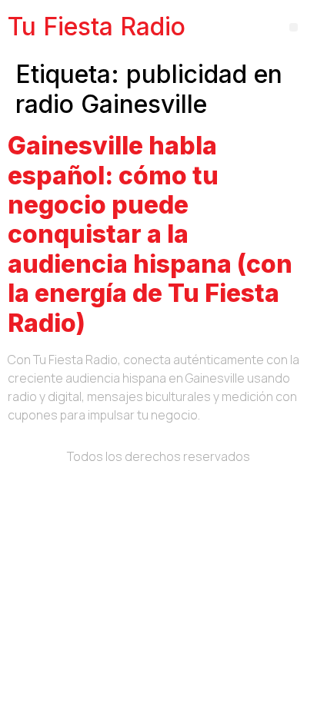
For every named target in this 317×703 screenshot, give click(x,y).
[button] (293, 27)
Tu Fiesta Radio (96, 26)
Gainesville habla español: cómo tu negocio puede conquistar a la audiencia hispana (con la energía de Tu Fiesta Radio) (150, 234)
